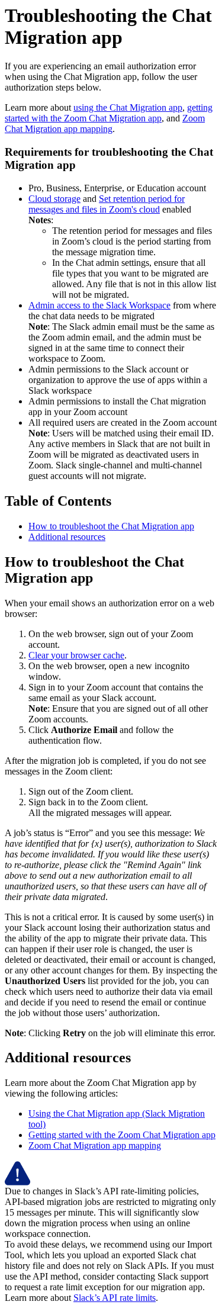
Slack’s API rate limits (114, 1298)
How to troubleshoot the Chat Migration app (111, 526)
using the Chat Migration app (127, 107)
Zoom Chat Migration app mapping (105, 123)
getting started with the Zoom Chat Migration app (109, 112)
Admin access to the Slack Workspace (99, 305)
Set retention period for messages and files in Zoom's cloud (106, 204)
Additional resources (66, 537)
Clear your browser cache (76, 655)
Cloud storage (54, 199)
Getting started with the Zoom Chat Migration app (121, 1135)
